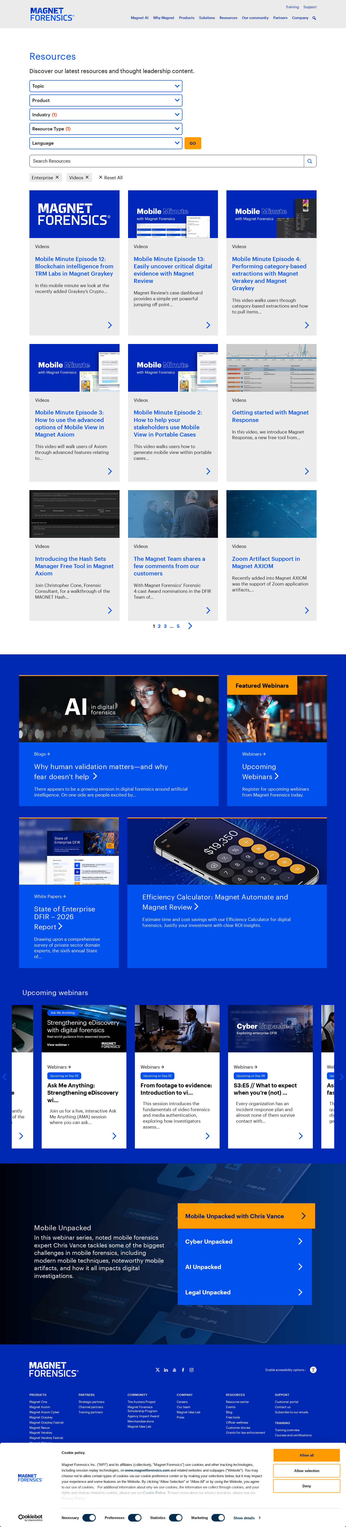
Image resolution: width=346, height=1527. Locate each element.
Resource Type (51, 128)
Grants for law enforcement (245, 1432)
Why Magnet (163, 18)
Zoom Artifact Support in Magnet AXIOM (266, 562)
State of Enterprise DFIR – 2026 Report (64, 918)
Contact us (282, 1407)
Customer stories (238, 1427)
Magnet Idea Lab (139, 1426)
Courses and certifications (293, 1435)
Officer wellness (237, 1422)
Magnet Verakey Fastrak (46, 1438)
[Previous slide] (4, 1077)
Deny (306, 1486)
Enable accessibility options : (286, 1370)
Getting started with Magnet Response (270, 416)
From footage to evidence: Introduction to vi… (126, 1089)
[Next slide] (341, 1077)
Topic (38, 86)
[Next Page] (190, 626)
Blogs (40, 754)
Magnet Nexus (39, 1427)
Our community (255, 18)
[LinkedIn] (166, 1370)
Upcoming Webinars (259, 771)
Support (310, 7)
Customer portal (286, 1402)
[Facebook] (183, 1370)
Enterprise (42, 177)
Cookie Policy (153, 1493)
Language (43, 143)
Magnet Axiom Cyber (44, 1412)
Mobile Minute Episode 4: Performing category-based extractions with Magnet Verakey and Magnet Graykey (269, 273)
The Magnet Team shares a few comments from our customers (169, 566)
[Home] (54, 1369)
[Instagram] (191, 1370)
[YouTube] (175, 1370)
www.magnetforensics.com (147, 1470)
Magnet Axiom (39, 1407)
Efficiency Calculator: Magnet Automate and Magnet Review (215, 902)
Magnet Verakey (40, 1432)
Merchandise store (141, 1421)
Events (230, 1407)
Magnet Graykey (41, 1417)
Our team (183, 1407)
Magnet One (38, 1402)
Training (292, 7)
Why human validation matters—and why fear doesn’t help (101, 771)
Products (186, 18)
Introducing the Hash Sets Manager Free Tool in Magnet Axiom (74, 566)
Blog (229, 1412)
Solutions (207, 18)
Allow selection (306, 1470)
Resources (228, 18)
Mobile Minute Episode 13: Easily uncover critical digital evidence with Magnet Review (173, 269)
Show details (244, 1518)
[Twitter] (158, 1370)
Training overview (287, 1430)
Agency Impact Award (143, 1416)
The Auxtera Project (142, 1402)
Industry (44, 114)
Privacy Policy (73, 1498)
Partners (280, 18)
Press (180, 1417)
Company (300, 18)
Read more (110, 325)
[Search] (309, 161)
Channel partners (91, 1407)
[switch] (134, 1517)
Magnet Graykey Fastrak (46, 1422)
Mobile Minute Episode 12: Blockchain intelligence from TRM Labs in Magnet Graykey (74, 266)
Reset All (113, 177)
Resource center (237, 1402)
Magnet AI (140, 18)
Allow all (307, 1455)
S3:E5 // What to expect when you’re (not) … (215, 1089)
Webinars (252, 754)
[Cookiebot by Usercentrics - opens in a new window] (30, 1517)
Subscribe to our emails (291, 1412)
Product (41, 100)
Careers (182, 1402)
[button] (314, 18)
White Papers (48, 896)
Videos (76, 177)
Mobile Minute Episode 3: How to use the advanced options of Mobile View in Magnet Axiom (69, 423)
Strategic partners (91, 1402)
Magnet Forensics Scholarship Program (142, 1409)
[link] (127, 1076)
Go (193, 143)
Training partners (91, 1412)
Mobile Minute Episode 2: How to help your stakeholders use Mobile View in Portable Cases (168, 423)
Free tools (233, 1417)
